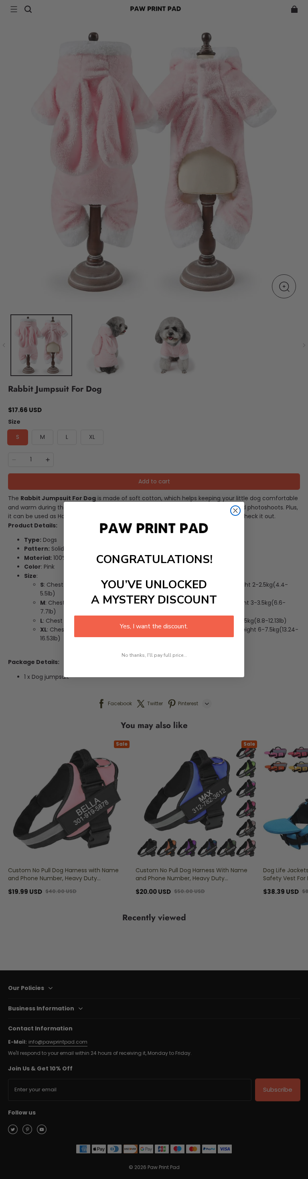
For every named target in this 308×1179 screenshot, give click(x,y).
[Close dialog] (235, 510)
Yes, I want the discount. (154, 626)
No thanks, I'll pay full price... (154, 655)
